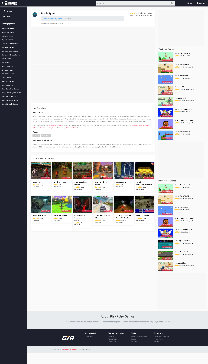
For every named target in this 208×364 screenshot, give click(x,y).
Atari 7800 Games (8, 32)
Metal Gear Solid (39, 215)
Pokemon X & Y (180, 98)
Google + (134, 339)
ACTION (36, 136)
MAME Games (6, 59)
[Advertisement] (93, 45)
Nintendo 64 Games (8, 74)
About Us (111, 336)
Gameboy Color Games (10, 51)
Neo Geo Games (7, 66)
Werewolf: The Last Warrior (140, 125)
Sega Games (6, 78)
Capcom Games (7, 40)
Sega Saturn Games (9, 96)
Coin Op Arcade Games (10, 43)
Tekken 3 (36, 182)
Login (191, 3)
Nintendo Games (7, 70)
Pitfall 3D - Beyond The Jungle (42, 128)
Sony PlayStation (55, 125)
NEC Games (6, 62)
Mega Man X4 (121, 182)
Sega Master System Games (12, 93)
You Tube (134, 342)
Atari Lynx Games (7, 36)
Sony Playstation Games (10, 100)
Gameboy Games (8, 47)
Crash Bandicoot (71, 128)
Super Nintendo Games (10, 104)
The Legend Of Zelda (182, 241)
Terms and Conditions (161, 336)
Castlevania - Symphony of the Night (80, 218)
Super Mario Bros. (181, 76)
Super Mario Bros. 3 (182, 53)
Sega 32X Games (8, 81)
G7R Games (89, 336)
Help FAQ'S (158, 342)
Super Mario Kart (181, 252)
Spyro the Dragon (60, 215)
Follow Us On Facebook (139, 336)
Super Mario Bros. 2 (182, 131)
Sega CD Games (7, 85)
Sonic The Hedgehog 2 (183, 109)
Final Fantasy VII (142, 215)
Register (202, 3)
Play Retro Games (70, 349)
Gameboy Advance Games (11, 55)
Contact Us (112, 342)
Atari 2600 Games (8, 28)
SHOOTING (46, 136)
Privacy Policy (112, 339)
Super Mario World (182, 64)
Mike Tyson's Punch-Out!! (184, 120)
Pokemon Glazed (181, 87)
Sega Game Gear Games (10, 89)
